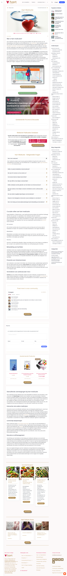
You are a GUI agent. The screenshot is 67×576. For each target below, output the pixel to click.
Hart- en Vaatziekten (54, 67)
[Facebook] (53, 559)
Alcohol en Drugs (55, 96)
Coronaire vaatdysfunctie (27, 532)
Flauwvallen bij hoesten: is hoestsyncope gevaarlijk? (59, 22)
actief (9, 294)
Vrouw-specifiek (55, 135)
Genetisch (54, 77)
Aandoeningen (54, 69)
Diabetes (53, 122)
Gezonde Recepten (55, 102)
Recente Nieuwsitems (56, 66)
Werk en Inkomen (54, 137)
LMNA (54, 79)
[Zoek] (52, 2)
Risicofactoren (53, 119)
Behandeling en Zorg (54, 53)
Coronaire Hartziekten (56, 74)
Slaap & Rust (54, 111)
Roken (53, 130)
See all (53, 40)
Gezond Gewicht (55, 101)
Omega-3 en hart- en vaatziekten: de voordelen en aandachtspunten (41, 533)
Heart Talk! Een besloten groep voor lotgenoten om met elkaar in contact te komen (26, 299)
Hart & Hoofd (54, 106)
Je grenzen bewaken (15, 302)
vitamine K (26, 414)
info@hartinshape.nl (56, 555)
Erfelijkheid (54, 124)
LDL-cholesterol (43, 276)
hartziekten (44, 48)
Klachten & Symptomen (56, 85)
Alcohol (53, 120)
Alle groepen (43, 292)
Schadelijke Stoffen (55, 132)
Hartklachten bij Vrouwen (56, 82)
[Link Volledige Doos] (13, 484)
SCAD (53, 90)
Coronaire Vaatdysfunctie (56, 75)
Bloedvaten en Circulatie (56, 49)
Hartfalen (53, 80)
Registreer (62, 2)
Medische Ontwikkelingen (56, 140)
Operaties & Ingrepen (56, 88)
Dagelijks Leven (55, 99)
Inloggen (56, 2)
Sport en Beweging (55, 117)
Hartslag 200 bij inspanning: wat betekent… (58, 26)
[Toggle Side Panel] (2, 2)
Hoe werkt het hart (55, 51)
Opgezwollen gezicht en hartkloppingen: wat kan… (59, 18)
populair (13, 294)
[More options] (47, 2)
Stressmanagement (55, 114)
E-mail (22, 341)
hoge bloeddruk (43, 162)
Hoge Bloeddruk (55, 125)
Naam (9, 341)
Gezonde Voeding (55, 104)
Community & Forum (26, 560)
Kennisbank (24, 562)
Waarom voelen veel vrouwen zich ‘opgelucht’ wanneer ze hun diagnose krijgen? (12, 534)
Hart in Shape (53, 61)
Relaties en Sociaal (55, 107)
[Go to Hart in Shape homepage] (11, 2)
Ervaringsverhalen (55, 62)
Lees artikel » (10, 538)
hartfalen (14, 46)
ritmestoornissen (21, 46)
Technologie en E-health (56, 141)
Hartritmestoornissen (56, 84)
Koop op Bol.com (13, 378)
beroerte (44, 220)
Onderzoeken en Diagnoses (57, 87)
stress (21, 426)
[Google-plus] (62, 559)
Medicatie (28, 33)
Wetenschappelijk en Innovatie (56, 138)
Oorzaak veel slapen (58, 13)
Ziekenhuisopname (55, 58)
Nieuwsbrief (54, 64)
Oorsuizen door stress (59, 29)
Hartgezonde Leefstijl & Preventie (22, 33)
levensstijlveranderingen (23, 423)
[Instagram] (56, 559)
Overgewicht (54, 128)
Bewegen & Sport (55, 98)
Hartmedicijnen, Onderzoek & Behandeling (19, 308)
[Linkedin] (59, 559)
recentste (17, 294)
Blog (15, 33)
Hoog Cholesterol (55, 127)
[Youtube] (53, 562)
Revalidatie (54, 56)
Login (23, 567)
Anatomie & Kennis (54, 48)
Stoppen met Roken (55, 112)
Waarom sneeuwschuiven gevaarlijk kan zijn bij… (59, 37)
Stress (53, 133)
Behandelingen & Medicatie (57, 71)
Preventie (52, 115)
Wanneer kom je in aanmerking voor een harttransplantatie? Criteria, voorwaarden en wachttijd (57, 252)
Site (35, 341)
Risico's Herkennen (55, 109)
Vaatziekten (54, 92)
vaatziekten (33, 43)
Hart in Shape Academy (27, 565)
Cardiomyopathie (55, 72)
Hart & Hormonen (14, 305)
